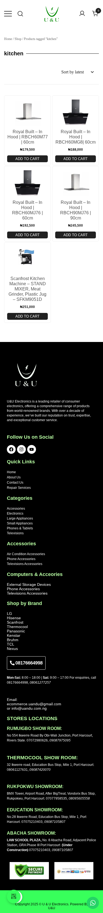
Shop (18, 39)
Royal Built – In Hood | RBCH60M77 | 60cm (27, 136)
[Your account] (82, 14)
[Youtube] (31, 449)
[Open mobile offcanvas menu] (8, 13)
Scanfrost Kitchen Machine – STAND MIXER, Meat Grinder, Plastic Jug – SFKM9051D (27, 289)
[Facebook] (11, 449)
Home (8, 39)
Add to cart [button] (27, 159)
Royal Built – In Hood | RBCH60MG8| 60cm (75, 136)
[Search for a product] (20, 13)
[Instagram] (21, 449)
